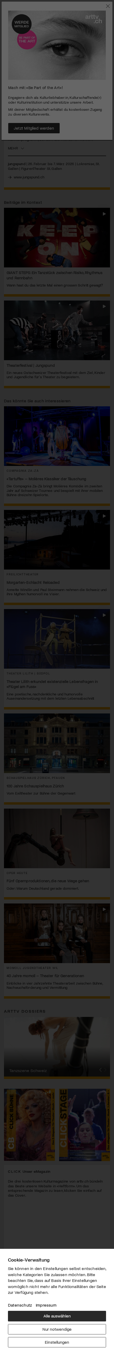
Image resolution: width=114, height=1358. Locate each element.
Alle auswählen (57, 1315)
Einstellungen (57, 1341)
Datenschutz (20, 1304)
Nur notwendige (57, 1328)
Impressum (46, 1304)
